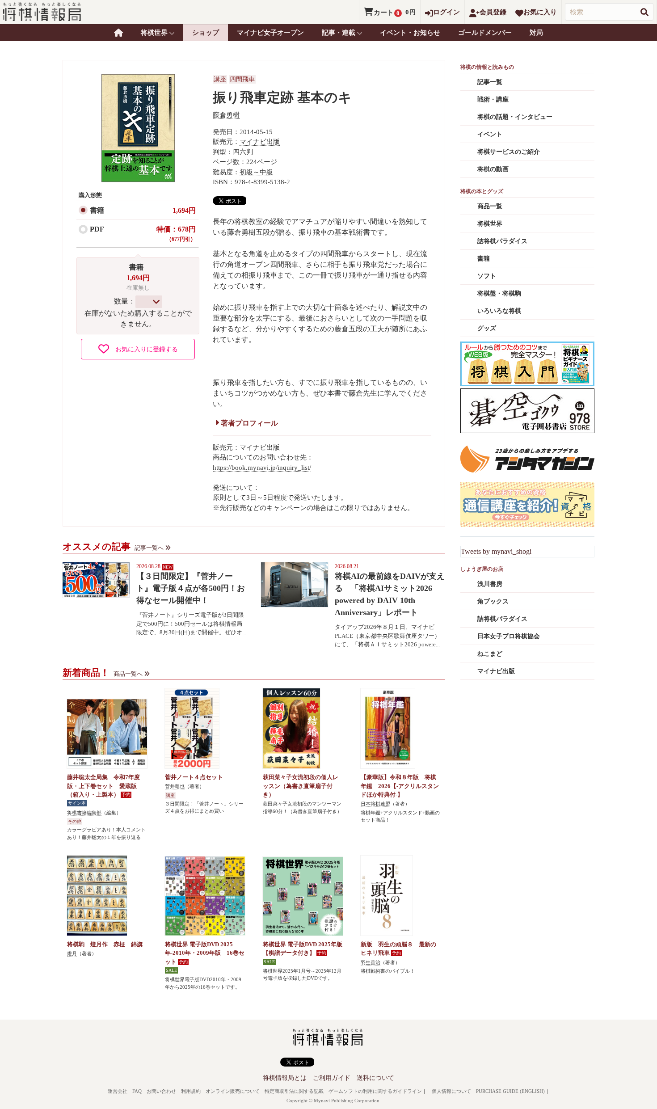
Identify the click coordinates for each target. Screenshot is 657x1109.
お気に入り (540, 12)
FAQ (137, 1091)
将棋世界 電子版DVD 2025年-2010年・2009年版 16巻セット (204, 953)
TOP (118, 32)
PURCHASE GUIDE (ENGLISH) (510, 1091)
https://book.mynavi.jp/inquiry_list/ (262, 467)
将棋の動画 (493, 169)
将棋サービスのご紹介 (508, 151)
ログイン (446, 12)
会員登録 (493, 12)
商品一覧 (489, 206)
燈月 (72, 953)
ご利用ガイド (331, 1078)
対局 (536, 32)
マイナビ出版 (260, 141)
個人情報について (451, 1091)
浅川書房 (489, 584)
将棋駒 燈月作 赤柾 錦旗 (105, 944)
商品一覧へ (128, 673)
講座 (220, 79)
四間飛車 (242, 79)
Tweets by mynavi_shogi (496, 551)
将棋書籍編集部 (84, 812)
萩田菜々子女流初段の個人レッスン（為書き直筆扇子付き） (300, 786)
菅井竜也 (175, 786)
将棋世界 (489, 223)
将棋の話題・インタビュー (514, 117)
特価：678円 (176, 233)
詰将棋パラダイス (502, 241)
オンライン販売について (233, 1091)
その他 (74, 821)
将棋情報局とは (285, 1078)
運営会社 (117, 1091)
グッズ (486, 328)
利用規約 (191, 1091)
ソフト (486, 276)
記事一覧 (489, 82)
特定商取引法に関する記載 (294, 1091)
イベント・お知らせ (410, 32)
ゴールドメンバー (485, 32)
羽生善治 (370, 962)
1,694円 (184, 210)
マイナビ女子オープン (270, 32)
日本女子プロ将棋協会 (508, 636)
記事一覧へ (149, 547)
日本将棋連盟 (375, 803)
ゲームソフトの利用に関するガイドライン (375, 1091)
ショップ (205, 32)
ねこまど (489, 653)
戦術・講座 (493, 99)
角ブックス (493, 601)
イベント (489, 134)
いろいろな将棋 (499, 311)
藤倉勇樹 (226, 114)
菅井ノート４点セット (194, 777)
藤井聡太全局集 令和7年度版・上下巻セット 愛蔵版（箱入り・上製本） (103, 786)
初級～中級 (256, 172)
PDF (97, 229)
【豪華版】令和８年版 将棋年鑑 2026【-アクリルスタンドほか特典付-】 (400, 786)
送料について (375, 1078)
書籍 (97, 210)
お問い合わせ (161, 1091)
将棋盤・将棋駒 (499, 293)
